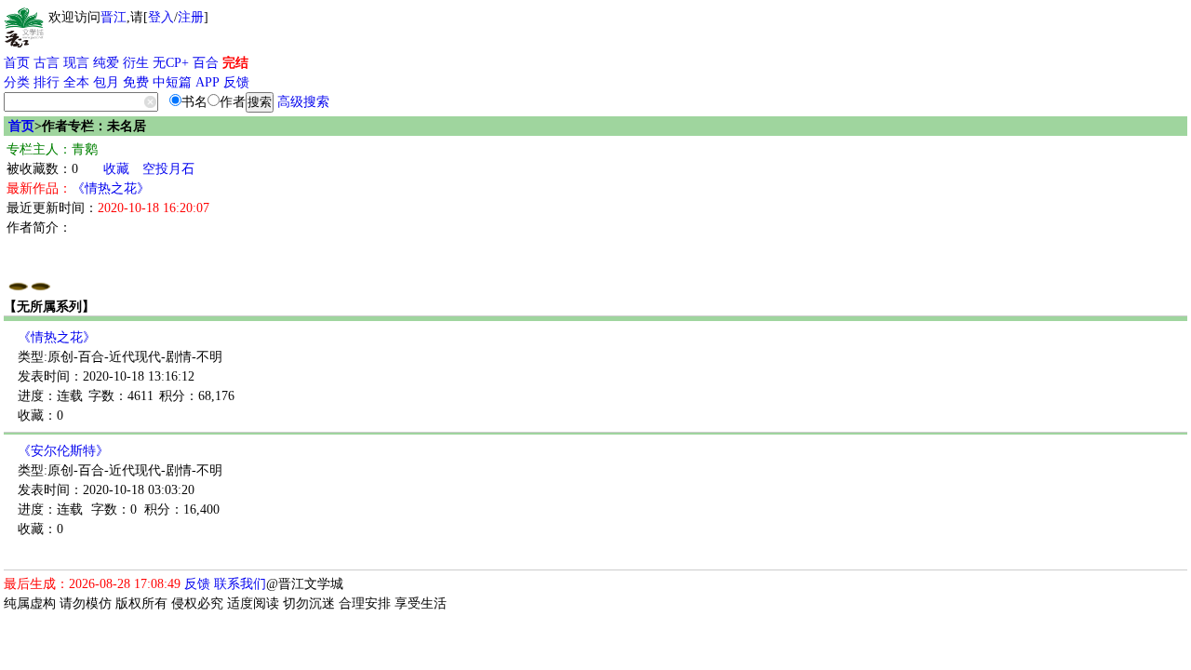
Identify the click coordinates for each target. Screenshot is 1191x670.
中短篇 (172, 82)
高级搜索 (303, 102)
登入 (161, 17)
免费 (136, 82)
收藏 (116, 169)
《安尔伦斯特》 (63, 451)
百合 (206, 63)
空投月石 (168, 169)
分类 (17, 82)
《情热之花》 (111, 188)
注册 (191, 17)
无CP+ (171, 63)
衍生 (136, 63)
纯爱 (106, 63)
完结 (235, 63)
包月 (106, 82)
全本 (76, 82)
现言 (76, 63)
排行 (46, 82)
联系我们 (240, 584)
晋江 (113, 17)
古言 (46, 63)
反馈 (236, 82)
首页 (17, 63)
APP (207, 82)
